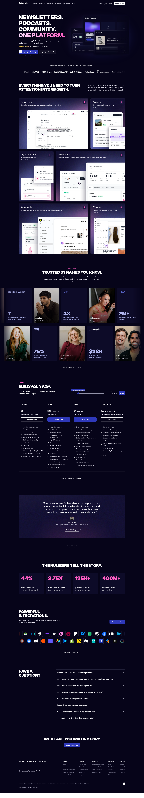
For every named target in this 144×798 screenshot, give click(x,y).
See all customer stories (71, 367)
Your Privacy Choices (62, 783)
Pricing (74, 3)
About (64, 764)
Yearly (122, 393)
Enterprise (58, 3)
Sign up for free (119, 3)
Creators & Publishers (98, 764)
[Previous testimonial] (70, 546)
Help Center (111, 766)
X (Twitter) (122, 772)
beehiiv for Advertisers (69, 769)
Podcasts (81, 766)
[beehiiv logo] (124, 783)
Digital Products (83, 769)
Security (72, 783)
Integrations (82, 774)
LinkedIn (122, 774)
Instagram (122, 769)
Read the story (71, 530)
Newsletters (82, 764)
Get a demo (108, 3)
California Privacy (41, 783)
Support (110, 769)
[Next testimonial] (74, 546)
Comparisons (112, 772)
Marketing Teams (96, 772)
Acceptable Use (51, 783)
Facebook (122, 766)
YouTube (122, 764)
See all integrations (72, 652)
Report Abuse (79, 783)
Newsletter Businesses (98, 766)
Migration (111, 774)
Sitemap (86, 783)
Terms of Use (22, 783)
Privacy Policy (37, 770)
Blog (109, 764)
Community (82, 772)
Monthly (114, 393)
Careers (65, 766)
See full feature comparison (72, 478)
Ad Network (66, 3)
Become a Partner (67, 774)
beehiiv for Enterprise (68, 772)
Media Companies (97, 769)
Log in (100, 3)
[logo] (23, 3)
